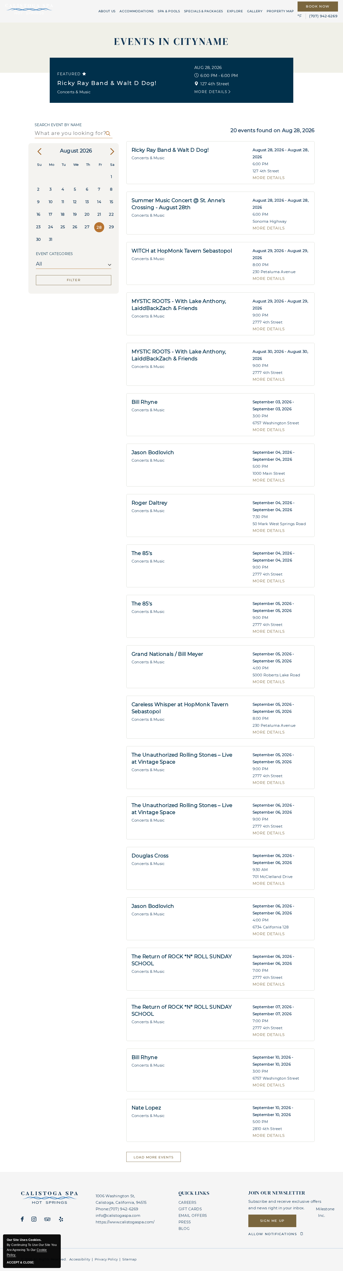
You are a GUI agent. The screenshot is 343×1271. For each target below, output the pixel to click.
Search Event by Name (58, 125)
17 (50, 214)
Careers (188, 1202)
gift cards (190, 1209)
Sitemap (129, 1259)
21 (99, 214)
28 (99, 227)
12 (75, 201)
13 (87, 201)
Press (185, 1222)
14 (99, 201)
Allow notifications (272, 1234)
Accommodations (137, 11)
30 (38, 239)
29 (111, 226)
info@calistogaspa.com (118, 1215)
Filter (74, 280)
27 (87, 226)
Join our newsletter (276, 1192)
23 (38, 226)
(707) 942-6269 (323, 16)
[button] (272, 1221)
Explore (235, 11)
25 (63, 226)
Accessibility (79, 1259)
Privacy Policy (106, 1259)
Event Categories (54, 254)
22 (111, 214)
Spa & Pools (169, 11)
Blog (184, 1228)
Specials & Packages (203, 11)
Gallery (255, 11)
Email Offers (193, 1215)
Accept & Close (20, 1262)
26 (75, 226)
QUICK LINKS (194, 1193)
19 (75, 214)
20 (87, 214)
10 (51, 201)
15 (111, 201)
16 (38, 214)
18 (63, 214)
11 (63, 201)
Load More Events (154, 1157)
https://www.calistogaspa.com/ (125, 1222)
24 (50, 226)
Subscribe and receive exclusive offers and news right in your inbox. (284, 1204)
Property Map (280, 11)
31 (50, 239)
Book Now (318, 6)
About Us (107, 11)
